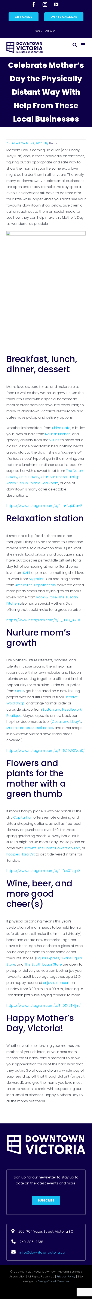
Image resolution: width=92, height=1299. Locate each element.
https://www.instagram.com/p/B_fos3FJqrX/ (43, 870)
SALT (26, 572)
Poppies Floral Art (20, 854)
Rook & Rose (46, 597)
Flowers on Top (67, 848)
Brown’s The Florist (39, 848)
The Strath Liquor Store (43, 964)
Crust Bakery (29, 476)
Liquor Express (47, 958)
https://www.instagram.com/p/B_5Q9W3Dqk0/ (45, 750)
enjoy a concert (56, 982)
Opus (19, 690)
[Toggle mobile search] (75, 44)
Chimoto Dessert (55, 476)
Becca (53, 143)
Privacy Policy (66, 1276)
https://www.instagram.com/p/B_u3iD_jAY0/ (43, 620)
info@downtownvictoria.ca (42, 1252)
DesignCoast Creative (53, 1281)
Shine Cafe (61, 427)
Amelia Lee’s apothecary (35, 585)
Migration (37, 578)
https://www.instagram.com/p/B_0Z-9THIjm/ (43, 1005)
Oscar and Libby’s (66, 721)
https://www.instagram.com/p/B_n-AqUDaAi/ (44, 505)
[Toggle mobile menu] (83, 44)
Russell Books (42, 727)
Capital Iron (23, 817)
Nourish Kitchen (58, 434)
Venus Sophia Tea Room (37, 483)
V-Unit (54, 440)
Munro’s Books (18, 727)
